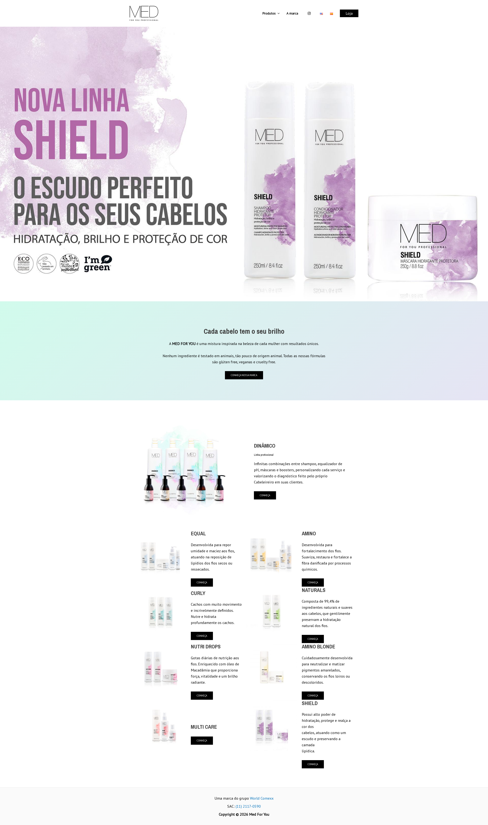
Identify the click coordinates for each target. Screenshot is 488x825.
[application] (278, 13)
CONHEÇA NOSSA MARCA (244, 375)
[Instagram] (309, 13)
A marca (292, 13)
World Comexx (262, 798)
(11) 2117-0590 (248, 806)
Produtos (269, 13)
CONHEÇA (265, 495)
